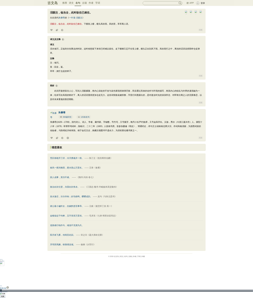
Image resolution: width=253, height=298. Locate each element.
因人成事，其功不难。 (60, 177)
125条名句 (85, 117)
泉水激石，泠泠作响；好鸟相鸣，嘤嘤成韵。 (71, 196)
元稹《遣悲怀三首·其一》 (101, 206)
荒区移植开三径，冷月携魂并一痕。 (67, 158)
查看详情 (3, 288)
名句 (78, 3)
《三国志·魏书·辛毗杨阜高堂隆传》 (101, 187)
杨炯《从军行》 (88, 244)
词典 (2, 296)
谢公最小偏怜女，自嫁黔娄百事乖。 (67, 206)
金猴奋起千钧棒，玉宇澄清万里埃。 (67, 216)
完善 (200, 30)
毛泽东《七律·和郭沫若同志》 (103, 216)
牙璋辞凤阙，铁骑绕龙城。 (62, 244)
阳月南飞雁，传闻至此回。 (62, 235)
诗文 (71, 3)
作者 (91, 3)
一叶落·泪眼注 (75, 18)
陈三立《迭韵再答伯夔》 (100, 158)
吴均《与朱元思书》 (107, 196)
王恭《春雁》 (95, 168)
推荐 (64, 3)
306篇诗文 (67, 117)
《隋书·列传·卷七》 (86, 177)
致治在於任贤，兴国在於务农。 (65, 187)
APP (191, 3)
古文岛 (52, 3)
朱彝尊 (62, 18)
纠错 (143, 256)
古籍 (84, 3)
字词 (97, 3)
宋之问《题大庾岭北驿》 (92, 235)
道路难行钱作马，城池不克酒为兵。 (67, 225)
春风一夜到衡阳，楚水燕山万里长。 (67, 168)
